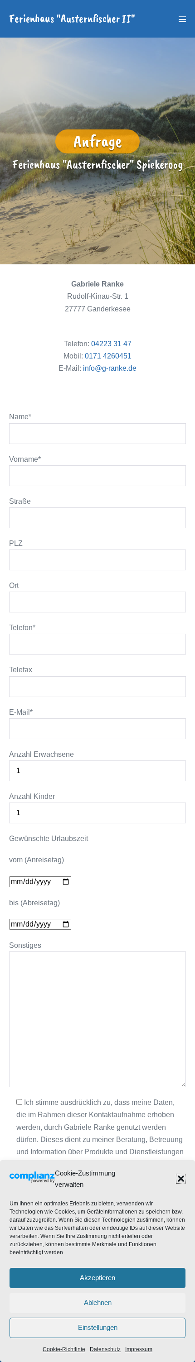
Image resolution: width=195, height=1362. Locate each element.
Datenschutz (105, 1349)
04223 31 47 (111, 344)
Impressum (138, 1349)
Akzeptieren (97, 1277)
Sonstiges (25, 945)
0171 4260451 (108, 356)
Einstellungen (97, 1327)
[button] (180, 1178)
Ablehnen (98, 1302)
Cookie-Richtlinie (64, 1349)
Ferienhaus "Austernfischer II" (72, 18)
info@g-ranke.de (109, 368)
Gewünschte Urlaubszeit (48, 838)
